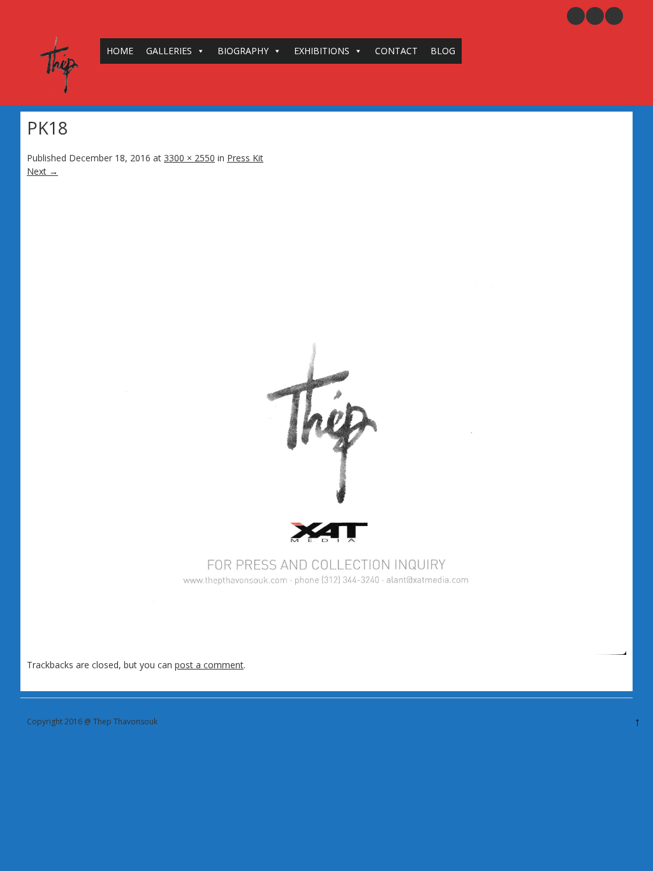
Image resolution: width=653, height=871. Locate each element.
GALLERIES (169, 51)
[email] (575, 16)
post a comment (209, 665)
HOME (119, 51)
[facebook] (614, 16)
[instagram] (595, 16)
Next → (42, 171)
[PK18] (326, 651)
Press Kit (245, 158)
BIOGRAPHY (242, 51)
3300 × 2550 (189, 158)
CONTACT (396, 51)
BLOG (442, 51)
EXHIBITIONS (321, 51)
